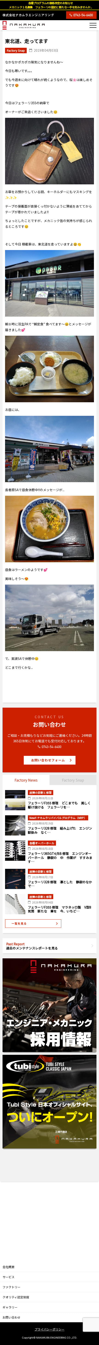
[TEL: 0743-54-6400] (81, 15)
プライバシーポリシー (49, 1329)
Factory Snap (73, 780)
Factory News (26, 780)
